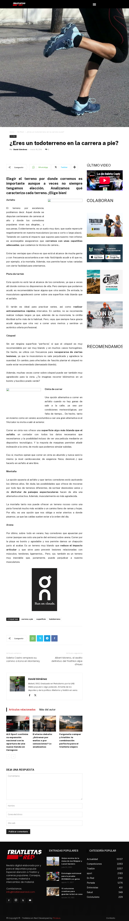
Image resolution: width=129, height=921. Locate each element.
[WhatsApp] (33, 638)
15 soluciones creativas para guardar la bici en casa (72, 891)
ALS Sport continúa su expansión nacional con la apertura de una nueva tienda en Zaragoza (17, 742)
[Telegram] (47, 638)
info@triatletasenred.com (20, 892)
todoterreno (54, 619)
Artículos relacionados (22, 709)
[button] (94, 4)
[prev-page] (8, 756)
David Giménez (20, 150)
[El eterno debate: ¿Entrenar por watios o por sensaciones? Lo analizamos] (44, 724)
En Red (20, 132)
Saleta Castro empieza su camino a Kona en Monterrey (23, 659)
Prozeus (56, 918)
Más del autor (47, 709)
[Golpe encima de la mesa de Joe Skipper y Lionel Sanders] (53, 861)
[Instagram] (15, 900)
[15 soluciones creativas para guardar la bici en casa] (53, 891)
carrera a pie (27, 619)
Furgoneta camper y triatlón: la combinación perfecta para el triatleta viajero (70, 740)
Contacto (110, 918)
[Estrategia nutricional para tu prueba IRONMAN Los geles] (53, 876)
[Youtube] (30, 900)
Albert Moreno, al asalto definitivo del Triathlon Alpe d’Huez (66, 661)
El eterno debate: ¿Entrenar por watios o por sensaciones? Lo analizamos (42, 740)
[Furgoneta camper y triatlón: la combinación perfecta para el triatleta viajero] (70, 724)
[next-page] (13, 756)
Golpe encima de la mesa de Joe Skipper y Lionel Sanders (72, 861)
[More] (74, 167)
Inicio (12, 132)
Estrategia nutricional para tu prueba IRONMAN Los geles (71, 876)
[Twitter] (40, 638)
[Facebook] (54, 638)
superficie (41, 619)
